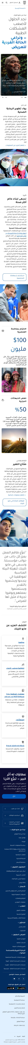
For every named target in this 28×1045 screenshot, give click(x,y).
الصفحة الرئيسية (19, 8)
